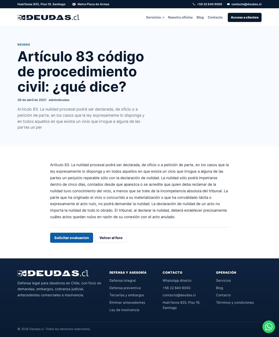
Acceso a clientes (245, 17)
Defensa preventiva (125, 288)
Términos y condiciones (235, 302)
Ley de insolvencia (124, 310)
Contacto (215, 17)
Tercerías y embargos (126, 295)
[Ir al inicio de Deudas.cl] (52, 273)
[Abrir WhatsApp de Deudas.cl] (268, 326)
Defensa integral (122, 280)
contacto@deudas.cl (246, 4)
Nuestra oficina (180, 17)
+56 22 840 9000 (209, 4)
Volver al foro (110, 238)
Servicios (153, 17)
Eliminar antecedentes (127, 302)
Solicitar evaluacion (71, 238)
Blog (200, 17)
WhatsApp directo (177, 280)
